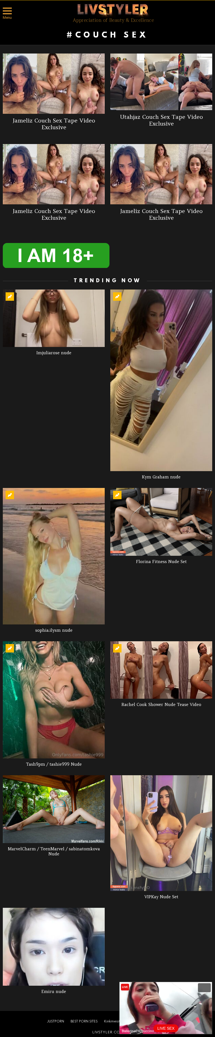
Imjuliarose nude (53, 352)
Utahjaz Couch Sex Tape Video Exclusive (161, 120)
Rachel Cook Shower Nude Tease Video (161, 704)
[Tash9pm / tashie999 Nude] (54, 699)
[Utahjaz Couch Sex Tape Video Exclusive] (161, 82)
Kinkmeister (113, 1021)
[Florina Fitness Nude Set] (161, 522)
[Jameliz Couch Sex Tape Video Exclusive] (54, 84)
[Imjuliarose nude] (54, 318)
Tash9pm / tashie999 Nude (54, 764)
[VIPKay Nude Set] (161, 833)
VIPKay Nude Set (161, 896)
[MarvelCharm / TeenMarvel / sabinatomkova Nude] (54, 809)
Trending (10, 296)
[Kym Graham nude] (161, 380)
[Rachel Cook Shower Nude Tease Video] (161, 670)
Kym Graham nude (161, 477)
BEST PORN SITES (84, 1021)
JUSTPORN (55, 1021)
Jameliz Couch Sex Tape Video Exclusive (54, 124)
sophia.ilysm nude (54, 630)
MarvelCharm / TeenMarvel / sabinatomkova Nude (54, 851)
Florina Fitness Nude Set (161, 561)
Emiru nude (53, 991)
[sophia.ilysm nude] (54, 556)
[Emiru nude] (54, 947)
